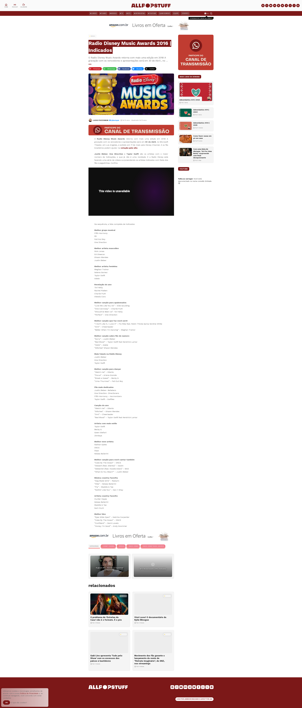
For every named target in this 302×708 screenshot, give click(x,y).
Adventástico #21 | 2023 (189, 100)
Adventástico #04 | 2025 (201, 124)
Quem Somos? (164, 13)
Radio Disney (134, 546)
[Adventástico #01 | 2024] (185, 113)
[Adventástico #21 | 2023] (195, 92)
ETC (129, 13)
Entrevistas (140, 13)
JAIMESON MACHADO (191, 699)
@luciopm (115, 120)
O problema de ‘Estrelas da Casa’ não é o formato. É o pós (106, 618)
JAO (211, 699)
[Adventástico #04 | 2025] (185, 126)
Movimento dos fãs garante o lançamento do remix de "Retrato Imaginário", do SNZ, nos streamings (149, 659)
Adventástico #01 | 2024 (201, 111)
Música (113, 13)
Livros (94, 13)
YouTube (152, 13)
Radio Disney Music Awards (153, 546)
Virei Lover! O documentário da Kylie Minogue (150, 618)
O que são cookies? (19, 703)
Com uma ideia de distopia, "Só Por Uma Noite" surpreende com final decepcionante (202, 153)
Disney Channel (109, 546)
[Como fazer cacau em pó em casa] (185, 139)
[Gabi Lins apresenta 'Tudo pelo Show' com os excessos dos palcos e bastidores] (109, 642)
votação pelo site (129, 148)
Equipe (175, 13)
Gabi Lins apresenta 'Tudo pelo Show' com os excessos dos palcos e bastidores (106, 658)
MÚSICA (121, 546)
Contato (185, 13)
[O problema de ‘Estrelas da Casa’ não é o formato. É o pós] (109, 604)
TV (122, 13)
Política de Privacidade (29, 693)
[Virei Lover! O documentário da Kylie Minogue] (153, 604)
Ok (6, 702)
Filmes (103, 13)
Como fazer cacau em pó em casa (202, 137)
